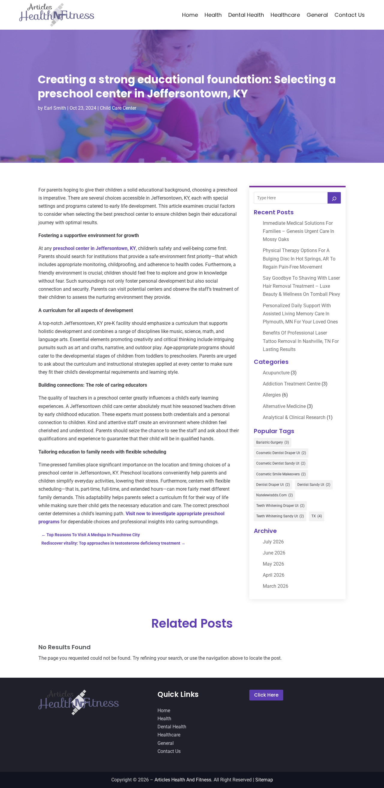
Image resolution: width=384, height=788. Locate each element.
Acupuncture (276, 373)
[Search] (334, 198)
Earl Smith (55, 108)
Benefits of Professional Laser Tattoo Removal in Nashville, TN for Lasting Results (301, 341)
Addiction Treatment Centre (291, 384)
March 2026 (275, 586)
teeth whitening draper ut (280, 506)
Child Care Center (118, 108)
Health (213, 15)
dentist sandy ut (313, 485)
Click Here (266, 694)
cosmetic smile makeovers (281, 474)
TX (316, 516)
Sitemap (264, 780)
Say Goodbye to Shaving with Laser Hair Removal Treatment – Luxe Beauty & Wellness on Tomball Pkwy (301, 286)
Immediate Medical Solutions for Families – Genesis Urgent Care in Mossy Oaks (298, 231)
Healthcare (285, 15)
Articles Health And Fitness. (183, 780)
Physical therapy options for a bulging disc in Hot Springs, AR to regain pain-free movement (299, 258)
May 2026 (273, 564)
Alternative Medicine (284, 406)
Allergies (272, 395)
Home (190, 15)
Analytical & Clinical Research (294, 417)
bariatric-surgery (272, 442)
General (317, 15)
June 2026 (274, 553)
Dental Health (246, 15)
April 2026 (273, 575)
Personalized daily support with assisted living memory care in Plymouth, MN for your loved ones (300, 314)
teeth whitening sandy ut (280, 516)
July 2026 (273, 542)
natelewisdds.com (274, 495)
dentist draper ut (273, 485)
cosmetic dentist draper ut (281, 453)
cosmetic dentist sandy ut (280, 463)
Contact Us (349, 15)
